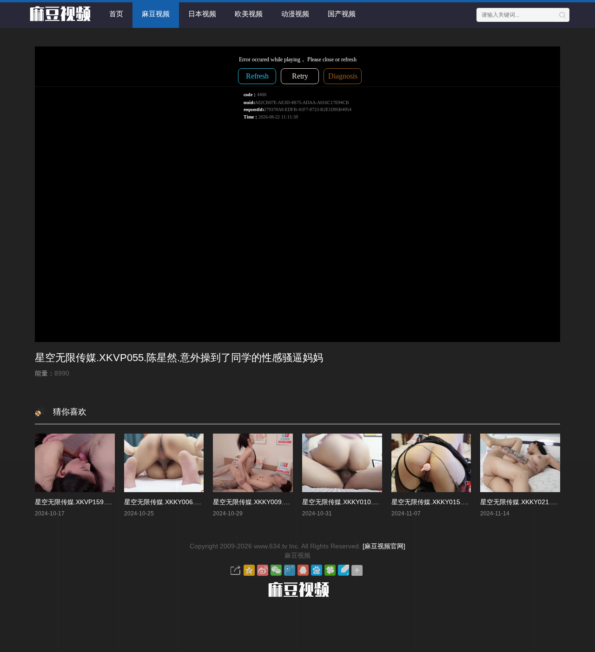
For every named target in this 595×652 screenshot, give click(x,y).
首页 (116, 14)
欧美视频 (249, 14)
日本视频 (202, 14)
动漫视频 (295, 14)
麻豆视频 (156, 14)
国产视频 (342, 14)
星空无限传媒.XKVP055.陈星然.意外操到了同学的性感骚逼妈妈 (179, 357)
